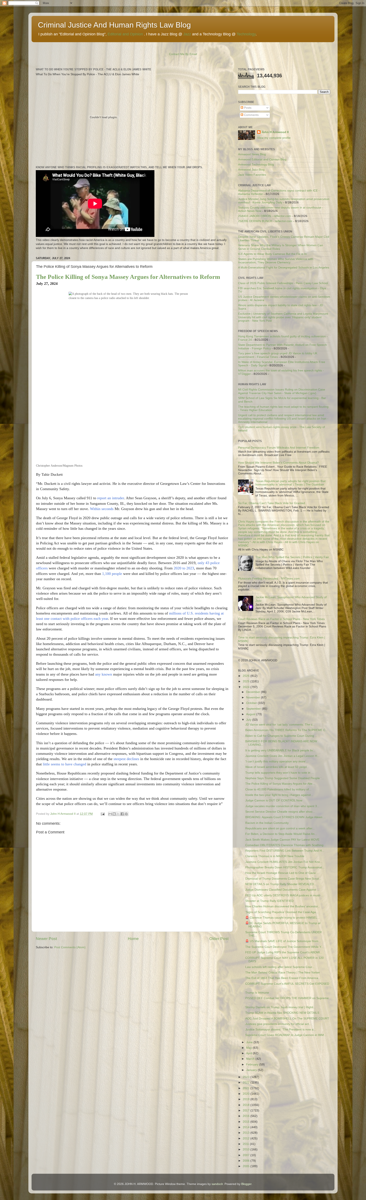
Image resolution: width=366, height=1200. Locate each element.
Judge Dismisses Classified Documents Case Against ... (282, 889)
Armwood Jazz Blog (251, 169)
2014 (246, 1127)
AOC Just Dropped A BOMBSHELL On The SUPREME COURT (287, 1018)
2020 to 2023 (184, 568)
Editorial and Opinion (125, 34)
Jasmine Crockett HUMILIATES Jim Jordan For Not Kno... (283, 861)
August (251, 714)
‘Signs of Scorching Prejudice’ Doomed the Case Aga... (281, 912)
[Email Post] (102, 813)
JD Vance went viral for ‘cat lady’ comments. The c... (280, 724)
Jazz (187, 34)
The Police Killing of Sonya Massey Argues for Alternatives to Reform (128, 276)
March (250, 1058)
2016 (246, 1116)
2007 (246, 1155)
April (249, 1053)
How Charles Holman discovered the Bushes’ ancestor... (282, 906)
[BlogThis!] (114, 814)
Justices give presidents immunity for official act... (278, 1024)
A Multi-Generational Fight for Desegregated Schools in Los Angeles (283, 267)
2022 (246, 1082)
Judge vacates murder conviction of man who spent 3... (282, 806)
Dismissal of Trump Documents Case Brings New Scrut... (283, 878)
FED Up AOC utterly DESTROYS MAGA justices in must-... (284, 895)
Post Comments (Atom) (70, 947)
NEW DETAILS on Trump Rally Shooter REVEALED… (281, 884)
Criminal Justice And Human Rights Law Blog (114, 25)
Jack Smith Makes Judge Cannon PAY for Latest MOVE (282, 839)
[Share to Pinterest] (126, 814)
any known (103, 674)
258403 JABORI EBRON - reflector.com (264, 216)
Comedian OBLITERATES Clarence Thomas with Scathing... (285, 845)
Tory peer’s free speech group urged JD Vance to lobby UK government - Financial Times (277, 355)
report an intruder (110, 498)
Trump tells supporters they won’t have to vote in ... (279, 772)
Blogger (246, 1184)
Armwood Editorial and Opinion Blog (262, 159)
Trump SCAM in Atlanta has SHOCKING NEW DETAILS (282, 1012)
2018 (246, 1105)
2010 (246, 1149)
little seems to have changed (64, 764)
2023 (246, 1077)
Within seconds (102, 509)
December (253, 692)
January (252, 1070)
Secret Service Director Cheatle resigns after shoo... (280, 811)
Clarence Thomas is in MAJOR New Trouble (274, 856)
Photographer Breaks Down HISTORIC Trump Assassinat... (284, 867)
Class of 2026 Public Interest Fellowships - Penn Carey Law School (283, 283)
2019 (246, 1099)
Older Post (219, 938)
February (252, 1064)
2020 (246, 1093)
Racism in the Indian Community (267, 823)
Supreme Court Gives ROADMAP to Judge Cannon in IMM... (285, 1035)
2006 (246, 1160)
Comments (251, 115)
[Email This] (110, 814)
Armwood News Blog (252, 154)
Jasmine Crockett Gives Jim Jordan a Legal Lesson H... (282, 756)
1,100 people (112, 573)
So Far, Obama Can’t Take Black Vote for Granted (271, 503)
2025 (246, 681)
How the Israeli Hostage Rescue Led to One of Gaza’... (282, 873)
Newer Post (46, 938)
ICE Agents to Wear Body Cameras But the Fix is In (272, 254)
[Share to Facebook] (122, 814)
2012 (246, 1138)
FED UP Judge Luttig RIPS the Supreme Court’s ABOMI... (283, 952)
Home (133, 938)
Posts (247, 107)
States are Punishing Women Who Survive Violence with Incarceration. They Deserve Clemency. (275, 260)
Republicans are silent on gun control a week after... (280, 828)
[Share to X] (118, 814)
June (250, 1042)
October (252, 703)
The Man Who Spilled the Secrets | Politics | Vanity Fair (292, 557)
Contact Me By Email (183, 54)
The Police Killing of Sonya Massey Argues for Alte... (280, 783)
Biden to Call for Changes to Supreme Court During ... (281, 735)
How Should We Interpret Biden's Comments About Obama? (278, 462)
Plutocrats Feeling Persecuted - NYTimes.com (269, 578)
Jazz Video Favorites (252, 174)
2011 (246, 1144)
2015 (246, 1121)
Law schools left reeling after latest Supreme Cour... (280, 967)
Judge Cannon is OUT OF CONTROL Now (273, 800)
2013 (246, 1132)
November (253, 697)
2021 (246, 1088)
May (249, 1047)
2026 (246, 675)
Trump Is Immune (257, 992)
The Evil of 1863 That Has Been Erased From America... (283, 978)
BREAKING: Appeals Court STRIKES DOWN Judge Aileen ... (285, 817)
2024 (246, 687)
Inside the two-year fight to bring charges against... (279, 795)
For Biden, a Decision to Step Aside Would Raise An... (281, 834)
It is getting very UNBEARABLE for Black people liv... (280, 750)
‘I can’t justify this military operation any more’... (277, 761)
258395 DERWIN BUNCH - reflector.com (265, 221)
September (254, 708)
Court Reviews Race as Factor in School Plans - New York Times (281, 619)
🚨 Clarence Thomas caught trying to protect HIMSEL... (282, 917)
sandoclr (217, 1184)
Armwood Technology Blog (256, 164)
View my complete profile (274, 137)
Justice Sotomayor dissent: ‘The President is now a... (280, 1029)
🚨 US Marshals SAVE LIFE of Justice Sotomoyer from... (283, 941)
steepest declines (126, 759)
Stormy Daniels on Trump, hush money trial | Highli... (280, 1007)
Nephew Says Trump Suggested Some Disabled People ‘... (284, 778)
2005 (246, 1166)
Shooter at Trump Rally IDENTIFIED (269, 900)
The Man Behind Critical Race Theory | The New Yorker (282, 972)
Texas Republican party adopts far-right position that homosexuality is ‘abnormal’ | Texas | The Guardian (290, 483)
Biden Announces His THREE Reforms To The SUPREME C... (286, 730)
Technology (246, 34)
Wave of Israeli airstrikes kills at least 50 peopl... (277, 767)
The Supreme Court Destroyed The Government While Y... (284, 946)
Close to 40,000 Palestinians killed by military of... (278, 789)
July (249, 719)
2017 (246, 1110)
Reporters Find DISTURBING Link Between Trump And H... (284, 850)
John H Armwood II (275, 132)
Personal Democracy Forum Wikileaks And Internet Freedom (278, 447)
